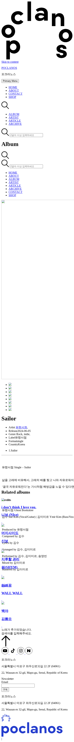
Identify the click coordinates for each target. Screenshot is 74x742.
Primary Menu (10, 81)
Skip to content (9, 61)
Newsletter (7, 678)
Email (4, 682)
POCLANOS (9, 67)
